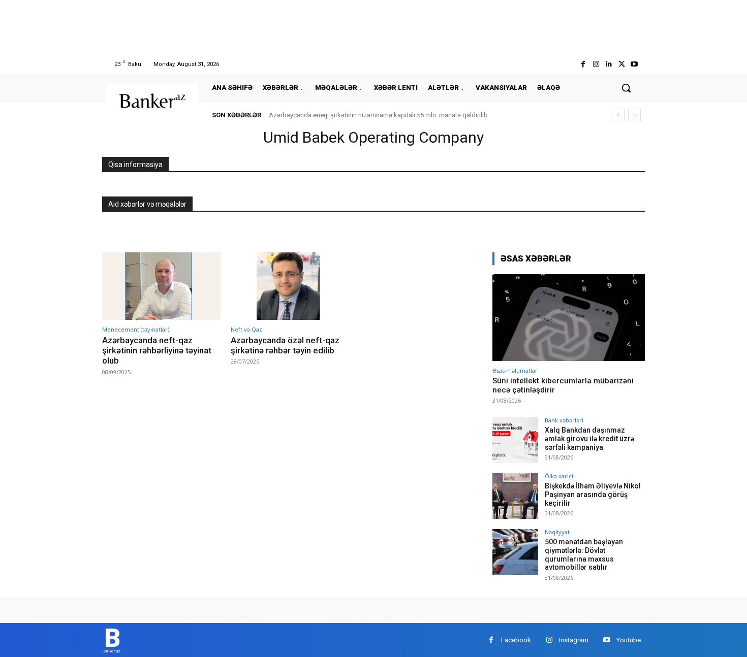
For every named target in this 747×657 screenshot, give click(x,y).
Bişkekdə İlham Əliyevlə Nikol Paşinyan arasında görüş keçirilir (593, 494)
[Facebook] (583, 64)
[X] (621, 64)
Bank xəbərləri (564, 420)
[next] (634, 115)
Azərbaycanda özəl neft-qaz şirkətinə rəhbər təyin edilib (285, 345)
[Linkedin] (608, 64)
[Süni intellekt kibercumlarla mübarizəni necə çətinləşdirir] (568, 317)
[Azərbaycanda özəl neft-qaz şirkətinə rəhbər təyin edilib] (290, 286)
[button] (626, 88)
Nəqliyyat (557, 532)
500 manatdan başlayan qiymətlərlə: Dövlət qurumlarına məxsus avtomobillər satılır (584, 554)
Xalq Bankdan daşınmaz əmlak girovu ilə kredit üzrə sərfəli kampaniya (589, 438)
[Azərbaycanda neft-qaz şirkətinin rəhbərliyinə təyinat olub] (161, 286)
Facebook (516, 640)
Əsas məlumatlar (515, 370)
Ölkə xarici (559, 476)
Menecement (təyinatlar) (135, 329)
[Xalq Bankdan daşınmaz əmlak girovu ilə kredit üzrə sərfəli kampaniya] (515, 440)
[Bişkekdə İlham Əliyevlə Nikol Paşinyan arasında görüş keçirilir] (515, 496)
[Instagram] (595, 64)
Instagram (573, 640)
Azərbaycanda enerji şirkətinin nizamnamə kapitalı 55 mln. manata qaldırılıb (378, 115)
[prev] (618, 115)
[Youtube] (634, 64)
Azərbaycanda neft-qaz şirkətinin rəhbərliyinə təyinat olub (156, 350)
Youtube (628, 640)
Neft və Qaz (246, 329)
